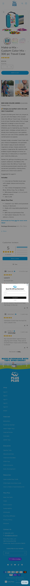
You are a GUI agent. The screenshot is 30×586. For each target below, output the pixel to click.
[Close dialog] (27, 285)
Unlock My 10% (15, 297)
